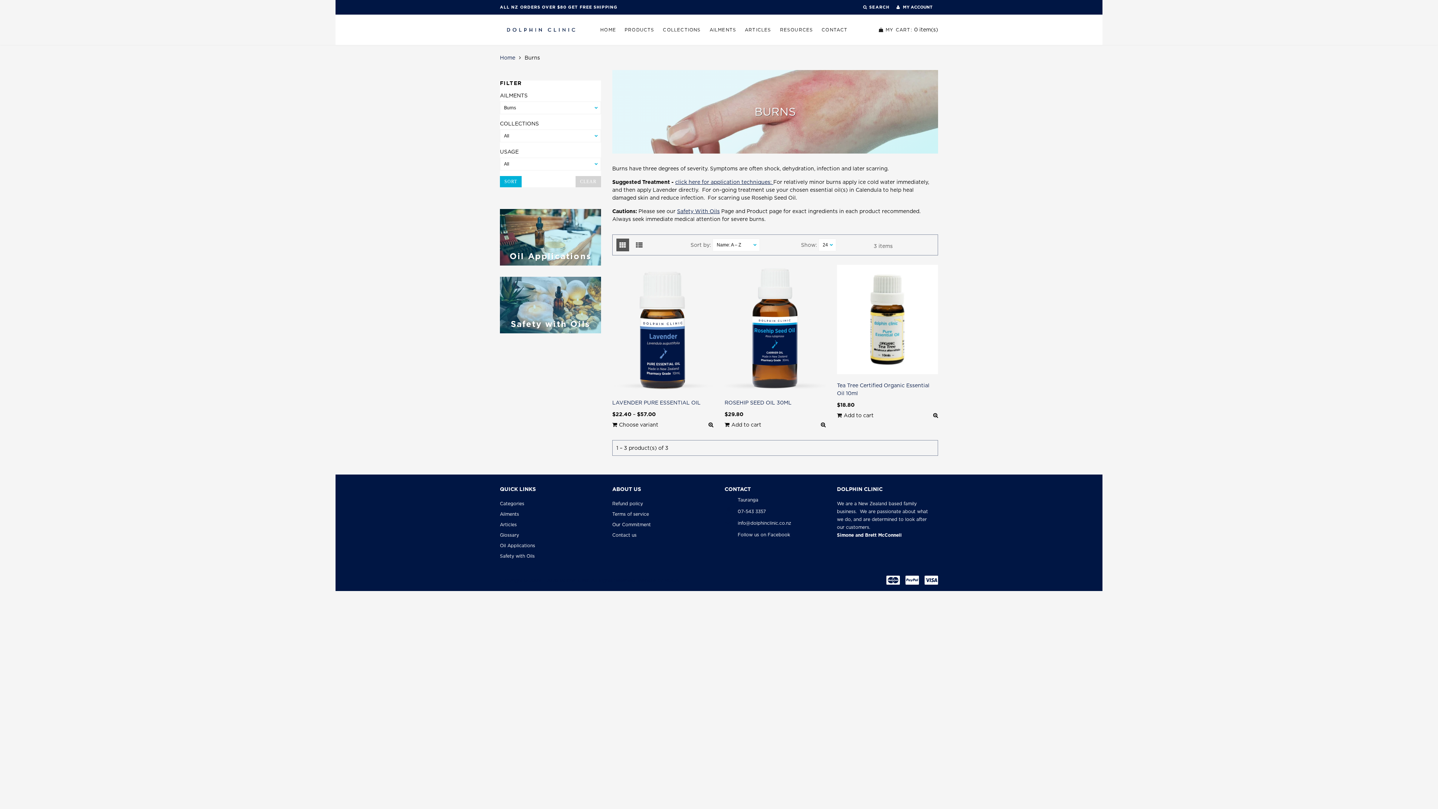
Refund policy (627, 503)
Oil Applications (517, 545)
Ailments (723, 30)
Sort (510, 181)
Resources (796, 30)
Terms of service (630, 514)
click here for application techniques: (724, 182)
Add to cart (746, 425)
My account (917, 7)
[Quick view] (711, 425)
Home (608, 30)
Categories (512, 503)
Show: (809, 245)
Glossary (509, 535)
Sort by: (701, 245)
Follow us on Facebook (764, 534)
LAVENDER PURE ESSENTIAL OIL (656, 402)
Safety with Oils (517, 556)
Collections (682, 30)
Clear (588, 181)
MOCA (671, 580)
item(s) (912, 29)
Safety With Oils (698, 211)
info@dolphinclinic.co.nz (764, 523)
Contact (834, 30)
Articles (758, 30)
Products (640, 30)
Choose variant (638, 424)
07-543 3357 (752, 511)
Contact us (624, 535)
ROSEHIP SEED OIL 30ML (758, 402)
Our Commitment (631, 524)
